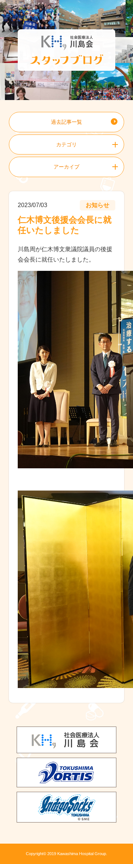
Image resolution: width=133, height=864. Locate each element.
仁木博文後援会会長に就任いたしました (65, 225)
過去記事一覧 (66, 122)
